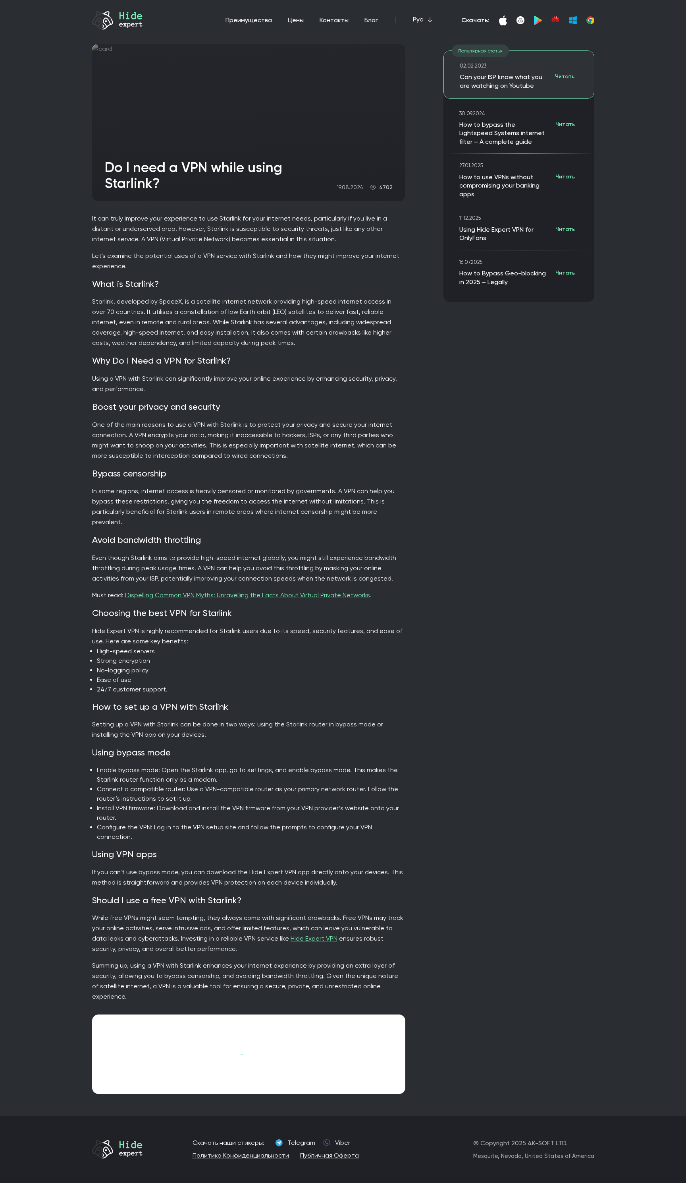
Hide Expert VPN (314, 938)
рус (418, 19)
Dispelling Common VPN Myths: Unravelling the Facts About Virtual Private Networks (247, 595)
